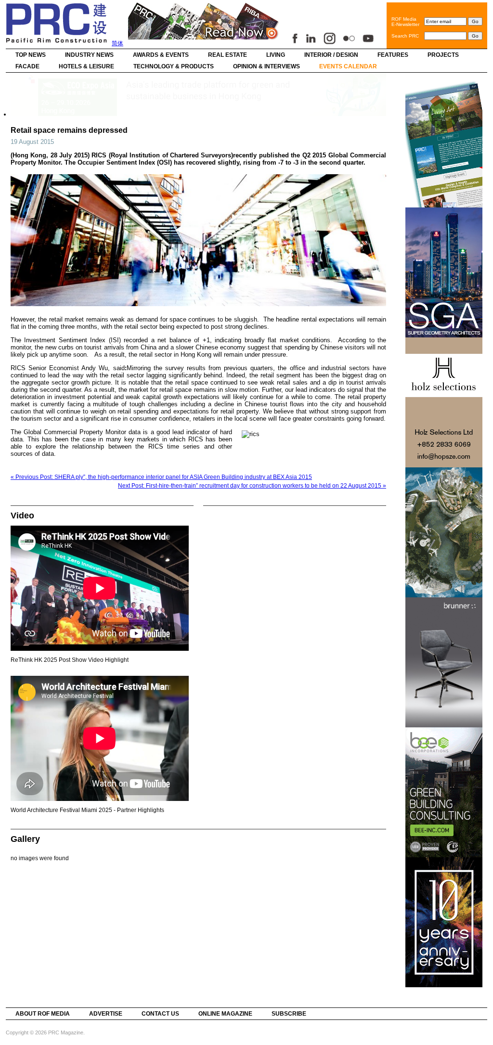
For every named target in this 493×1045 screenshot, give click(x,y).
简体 (117, 43)
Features (392, 55)
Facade (27, 66)
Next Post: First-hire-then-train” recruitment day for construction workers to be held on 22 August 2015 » (252, 485)
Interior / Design (331, 55)
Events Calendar (348, 66)
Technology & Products (173, 66)
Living (275, 55)
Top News (30, 55)
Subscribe (289, 1013)
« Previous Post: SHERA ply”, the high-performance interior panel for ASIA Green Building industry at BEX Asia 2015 (161, 477)
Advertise (105, 1013)
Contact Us (160, 1013)
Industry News (89, 55)
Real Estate (227, 55)
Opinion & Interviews (266, 66)
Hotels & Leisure (86, 66)
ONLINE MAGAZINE (225, 1013)
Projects (443, 55)
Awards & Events (161, 55)
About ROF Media (42, 1013)
